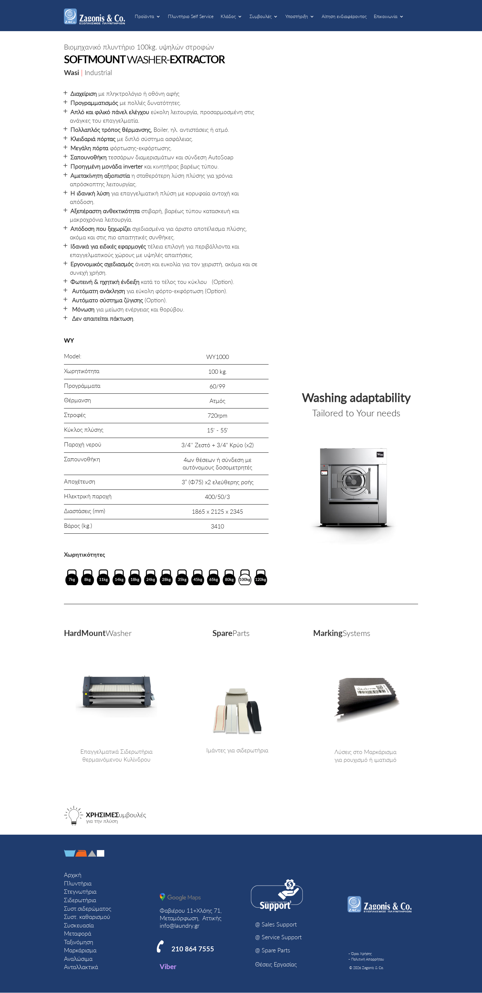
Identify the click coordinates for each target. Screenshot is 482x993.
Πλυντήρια (77, 883)
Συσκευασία (79, 925)
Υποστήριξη (296, 16)
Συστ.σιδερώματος (87, 908)
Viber (168, 966)
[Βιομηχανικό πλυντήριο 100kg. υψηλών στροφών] (353, 543)
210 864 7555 (192, 949)
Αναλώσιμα (78, 958)
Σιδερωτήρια (80, 900)
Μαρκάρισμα (80, 950)
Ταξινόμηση (78, 941)
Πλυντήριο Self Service (190, 16)
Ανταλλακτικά (81, 966)
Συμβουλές (260, 16)
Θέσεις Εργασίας (276, 964)
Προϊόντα (144, 16)
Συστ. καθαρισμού (87, 916)
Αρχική (72, 874)
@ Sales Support (276, 924)
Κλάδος (228, 16)
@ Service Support (278, 937)
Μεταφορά (77, 933)
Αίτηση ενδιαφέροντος (344, 16)
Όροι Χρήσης (361, 953)
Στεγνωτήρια (80, 891)
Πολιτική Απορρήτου (367, 959)
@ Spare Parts (272, 950)
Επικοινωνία (385, 16)
